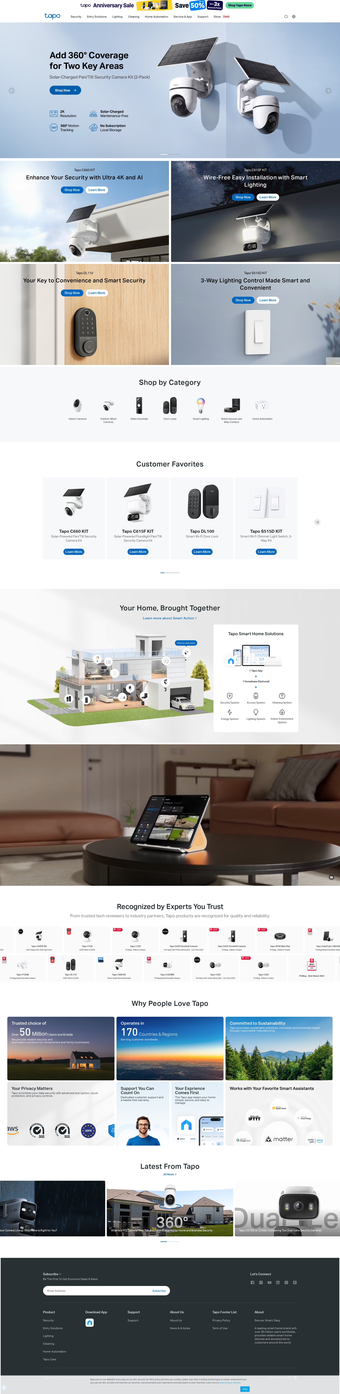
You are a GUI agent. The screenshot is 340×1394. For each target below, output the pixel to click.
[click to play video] (331, 877)
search (286, 16)
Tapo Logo (52, 16)
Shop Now (72, 190)
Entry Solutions (97, 16)
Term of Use (220, 1328)
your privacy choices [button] (230, 1382)
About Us (176, 1320)
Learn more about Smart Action (168, 618)
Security (76, 16)
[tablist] (170, 410)
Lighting (117, 16)
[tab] (77, 408)
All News (168, 1174)
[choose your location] (294, 16)
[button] (11, 90)
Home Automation (156, 16)
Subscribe (159, 1290)
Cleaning (133, 16)
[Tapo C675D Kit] (170, 90)
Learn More (96, 190)
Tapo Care (49, 1359)
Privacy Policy (221, 1320)
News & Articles (180, 1328)
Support (133, 1320)
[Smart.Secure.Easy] (170, 815)
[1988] (170, 1208)
